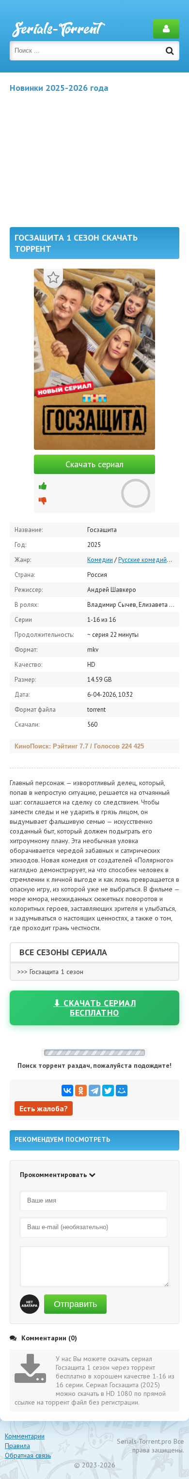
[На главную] (58, 29)
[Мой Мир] (121, 1090)
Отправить (75, 1304)
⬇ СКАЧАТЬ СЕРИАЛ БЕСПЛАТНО (94, 1007)
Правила (17, 1445)
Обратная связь (28, 1455)
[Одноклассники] (81, 1090)
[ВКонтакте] (67, 1090)
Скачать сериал (94, 464)
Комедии (100, 560)
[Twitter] (108, 1090)
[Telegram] (94, 1090)
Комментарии (25, 1436)
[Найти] (169, 50)
